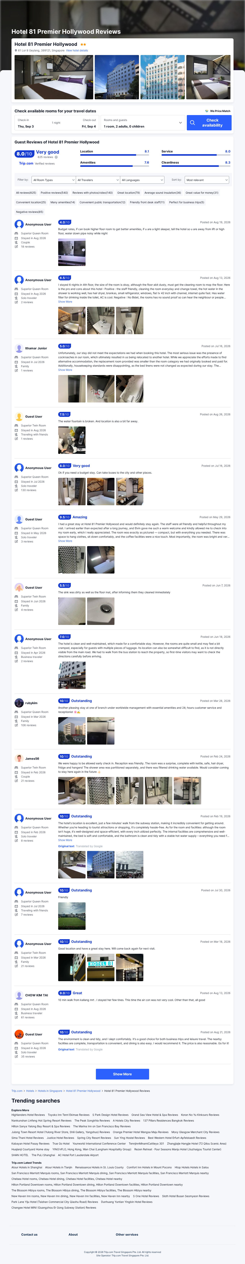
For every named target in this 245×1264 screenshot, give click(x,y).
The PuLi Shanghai (43, 1155)
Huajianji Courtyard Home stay (30, 1149)
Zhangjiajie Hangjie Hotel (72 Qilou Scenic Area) (196, 1143)
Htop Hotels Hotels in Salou (192, 1167)
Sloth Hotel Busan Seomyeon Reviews (185, 1196)
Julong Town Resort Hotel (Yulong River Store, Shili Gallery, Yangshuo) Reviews (60, 1132)
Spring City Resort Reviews (94, 1137)
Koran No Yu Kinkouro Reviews (200, 1114)
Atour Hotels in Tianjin (58, 1167)
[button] (212, 6)
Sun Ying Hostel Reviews (129, 1137)
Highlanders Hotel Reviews (28, 1114)
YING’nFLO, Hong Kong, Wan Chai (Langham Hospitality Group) (91, 1149)
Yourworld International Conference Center (99, 1143)
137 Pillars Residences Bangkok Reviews (168, 1120)
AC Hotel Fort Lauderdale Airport (78, 1155)
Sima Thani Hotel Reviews (27, 1137)
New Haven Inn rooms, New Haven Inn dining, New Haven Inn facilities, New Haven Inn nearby (70, 1196)
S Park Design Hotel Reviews (110, 1114)
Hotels (30, 1090)
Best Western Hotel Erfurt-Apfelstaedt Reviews (177, 1137)
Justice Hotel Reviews (60, 1137)
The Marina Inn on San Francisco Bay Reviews (102, 1126)
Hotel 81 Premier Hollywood (83, 1090)
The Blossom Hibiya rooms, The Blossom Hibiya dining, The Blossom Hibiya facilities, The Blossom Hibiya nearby (81, 1190)
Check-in (23, 120)
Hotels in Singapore (50, 1090)
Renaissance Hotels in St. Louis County (99, 1167)
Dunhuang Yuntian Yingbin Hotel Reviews (126, 1201)
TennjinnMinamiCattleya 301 (146, 1143)
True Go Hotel (60, 1143)
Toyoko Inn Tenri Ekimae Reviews (68, 1114)
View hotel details (77, 50)
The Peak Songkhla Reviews (92, 1120)
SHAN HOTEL (20, 1155)
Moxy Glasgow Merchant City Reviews (195, 1132)
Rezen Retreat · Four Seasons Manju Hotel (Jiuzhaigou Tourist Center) (177, 1149)
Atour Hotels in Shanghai (26, 1167)
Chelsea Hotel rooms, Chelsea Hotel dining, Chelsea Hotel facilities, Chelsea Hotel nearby (66, 1178)
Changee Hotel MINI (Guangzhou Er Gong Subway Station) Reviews (53, 1207)
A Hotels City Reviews (126, 1120)
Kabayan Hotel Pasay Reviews (30, 1143)
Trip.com (16, 1090)
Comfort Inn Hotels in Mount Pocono (149, 1167)
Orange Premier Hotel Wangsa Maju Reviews (140, 1132)
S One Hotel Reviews (146, 1196)
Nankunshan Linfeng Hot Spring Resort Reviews (41, 1120)
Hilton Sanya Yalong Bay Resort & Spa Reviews (40, 1126)
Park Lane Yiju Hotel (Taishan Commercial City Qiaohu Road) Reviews (54, 1201)
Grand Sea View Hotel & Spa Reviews (154, 1114)
